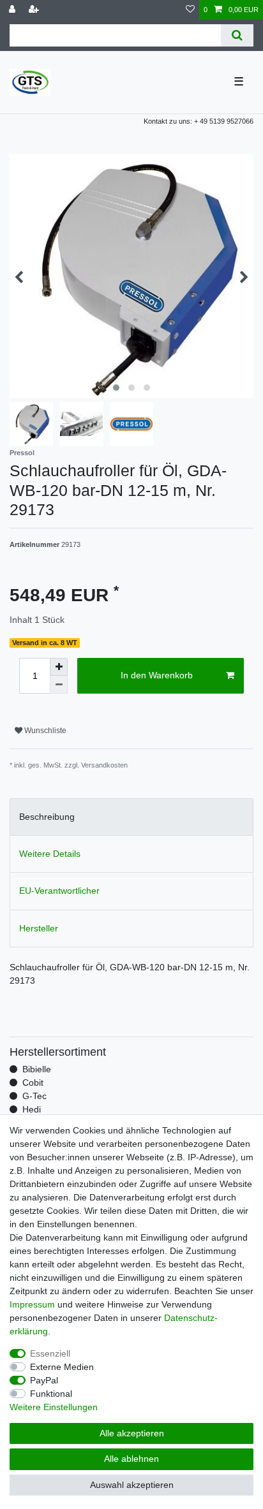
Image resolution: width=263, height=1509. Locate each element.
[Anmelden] (13, 10)
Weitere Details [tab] (49, 854)
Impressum (32, 1304)
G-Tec (34, 1096)
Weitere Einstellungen (54, 1407)
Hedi (31, 1109)
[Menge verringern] (59, 685)
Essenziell (50, 1353)
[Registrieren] (35, 10)
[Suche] (237, 35)
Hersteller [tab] (38, 928)
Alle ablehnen (131, 1459)
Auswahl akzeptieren (132, 1485)
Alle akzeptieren (132, 1433)
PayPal (44, 1380)
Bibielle (36, 1069)
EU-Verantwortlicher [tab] (59, 891)
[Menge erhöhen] (59, 667)
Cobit (32, 1082)
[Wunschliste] (190, 10)
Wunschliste (44, 730)
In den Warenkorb (157, 675)
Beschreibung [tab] (47, 817)
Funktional (51, 1394)
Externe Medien (62, 1367)
